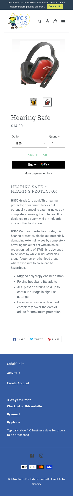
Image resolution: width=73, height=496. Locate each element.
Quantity (54, 136)
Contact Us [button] (55, 6)
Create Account (18, 383)
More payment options (38, 173)
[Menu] (63, 21)
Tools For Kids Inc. (29, 479)
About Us (13, 373)
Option (16, 136)
